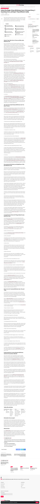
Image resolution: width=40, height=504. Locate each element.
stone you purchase (12, 84)
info (7, 8)
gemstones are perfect (11, 275)
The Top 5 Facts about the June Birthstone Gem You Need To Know (19, 26)
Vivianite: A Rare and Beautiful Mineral (9, 443)
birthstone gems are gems (13, 281)
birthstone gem (8, 430)
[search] (38, 5)
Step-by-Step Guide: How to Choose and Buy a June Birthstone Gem (9, 26)
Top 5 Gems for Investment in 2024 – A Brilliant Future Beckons (35, 41)
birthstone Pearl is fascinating (20, 156)
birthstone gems (10, 219)
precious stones (21, 301)
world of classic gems (15, 211)
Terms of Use (15, 502)
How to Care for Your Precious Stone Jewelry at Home (35, 35)
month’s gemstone (7, 279)
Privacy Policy (11, 502)
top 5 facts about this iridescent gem (11, 112)
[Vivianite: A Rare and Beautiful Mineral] (24, 464)
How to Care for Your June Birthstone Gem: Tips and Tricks (9, 32)
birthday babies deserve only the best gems (12, 96)
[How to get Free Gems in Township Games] (34, 464)
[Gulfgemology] (20, 5)
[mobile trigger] (1, 5)
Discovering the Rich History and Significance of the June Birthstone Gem (9, 29)
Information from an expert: (19, 34)
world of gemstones (20, 111)
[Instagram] (31, 51)
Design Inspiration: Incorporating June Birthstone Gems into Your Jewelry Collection (19, 32)
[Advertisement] (20, 2)
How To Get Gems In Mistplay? (8, 446)
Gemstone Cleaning (34, 37)
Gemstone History (3, 8)
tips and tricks (23, 304)
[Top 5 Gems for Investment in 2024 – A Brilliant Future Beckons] (30, 41)
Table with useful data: (8, 34)
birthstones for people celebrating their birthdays (15, 232)
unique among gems (10, 298)
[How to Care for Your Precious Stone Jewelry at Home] (30, 35)
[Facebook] (31, 48)
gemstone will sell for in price (15, 86)
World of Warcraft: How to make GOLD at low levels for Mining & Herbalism (14, 439)
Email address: (3, 492)
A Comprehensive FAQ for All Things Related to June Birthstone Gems (19, 29)
